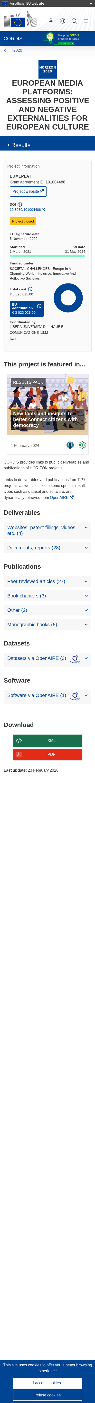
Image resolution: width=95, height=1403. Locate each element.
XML (52, 740)
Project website (26, 192)
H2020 (16, 50)
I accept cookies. (47, 1383)
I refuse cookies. (48, 1395)
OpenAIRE (60, 497)
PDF (52, 754)
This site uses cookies (22, 1365)
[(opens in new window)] (20, 19)
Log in (51, 21)
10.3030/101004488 (25, 210)
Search (74, 21)
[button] (62, 21)
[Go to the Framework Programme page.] (47, 69)
